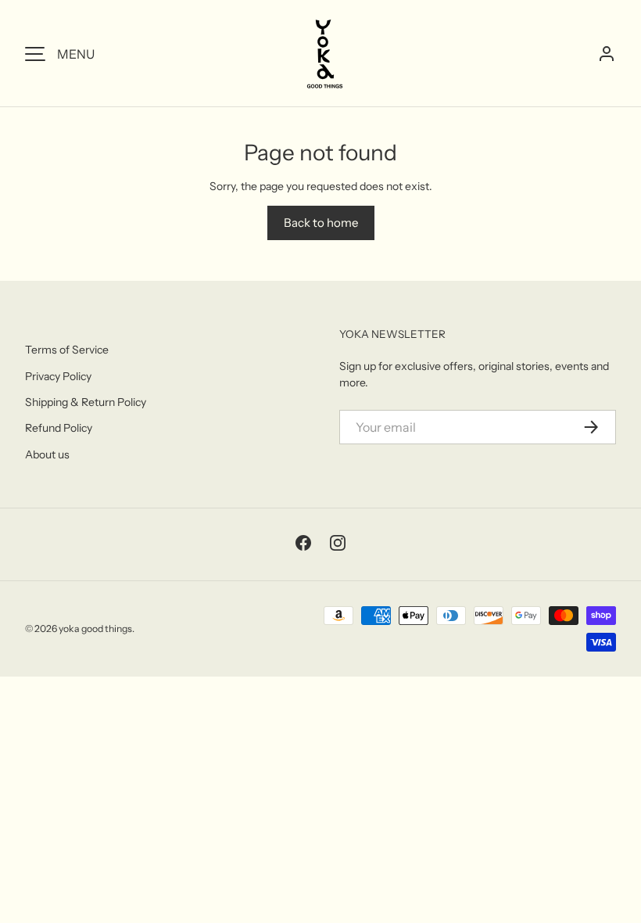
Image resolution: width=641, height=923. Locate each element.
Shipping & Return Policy (85, 402)
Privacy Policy (58, 376)
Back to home (321, 222)
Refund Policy (58, 428)
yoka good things (95, 628)
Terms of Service (67, 350)
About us (47, 454)
